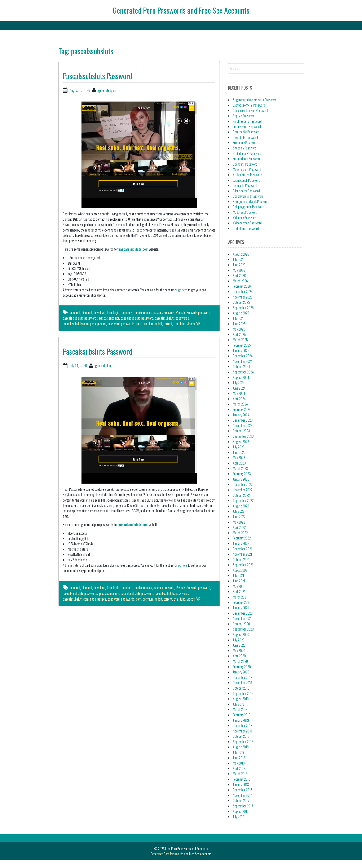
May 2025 (239, 329)
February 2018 (241, 779)
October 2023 (241, 430)
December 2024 (243, 355)
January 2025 (241, 350)
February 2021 (241, 602)
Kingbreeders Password (247, 121)
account (75, 312)
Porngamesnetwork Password (251, 201)
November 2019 (242, 682)
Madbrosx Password (245, 212)
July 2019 (238, 704)
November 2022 (242, 489)
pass (93, 323)
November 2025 (242, 297)
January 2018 (241, 784)
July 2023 (238, 446)
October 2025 (241, 302)
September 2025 (243, 307)
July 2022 (238, 511)
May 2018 (239, 763)
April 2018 (239, 768)
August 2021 (241, 570)
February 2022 (242, 538)
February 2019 (241, 714)
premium (148, 323)
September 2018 (243, 741)
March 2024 (240, 404)
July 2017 (238, 816)
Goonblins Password (245, 164)
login (116, 312)
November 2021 (242, 554)
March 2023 (240, 468)
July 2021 (238, 575)
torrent (168, 323)
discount (87, 312)
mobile (138, 312)
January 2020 (241, 671)
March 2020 (240, 661)
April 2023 (239, 463)
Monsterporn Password (247, 169)
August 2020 (241, 634)
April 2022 (239, 527)
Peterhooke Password (246, 131)
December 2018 (242, 725)
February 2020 (242, 666)
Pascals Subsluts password (193, 312)
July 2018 (238, 752)
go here (182, 289)
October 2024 (241, 366)
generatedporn (107, 90)
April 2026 (239, 275)
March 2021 (240, 597)
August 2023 (241, 441)
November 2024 (242, 361)
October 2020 (241, 623)
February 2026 (242, 286)
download (99, 312)
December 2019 (242, 677)
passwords (127, 323)
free (109, 312)
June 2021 (239, 580)
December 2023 (243, 420)
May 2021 (239, 586)
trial (176, 323)
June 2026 (239, 264)
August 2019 (241, 698)
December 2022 (243, 484)
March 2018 (240, 773)
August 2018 (241, 746)
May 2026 (239, 270)
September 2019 (243, 693)
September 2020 (243, 629)
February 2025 (242, 345)
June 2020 (239, 645)
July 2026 (238, 259)
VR (198, 323)
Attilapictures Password (247, 174)
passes (101, 323)
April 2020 (239, 655)
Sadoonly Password (244, 148)
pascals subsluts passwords (80, 318)
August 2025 (241, 312)
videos (191, 323)
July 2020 (238, 639)
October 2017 (241, 800)
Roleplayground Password (248, 206)
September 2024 (243, 372)
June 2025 (239, 323)
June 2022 (239, 516)
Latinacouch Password (246, 180)
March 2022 (240, 532)
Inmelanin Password (245, 185)
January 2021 (241, 607)
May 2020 (239, 650)
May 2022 (239, 522)
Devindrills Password (245, 137)
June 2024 (239, 388)
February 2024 (242, 409)
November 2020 (242, 618)
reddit (158, 323)
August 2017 (240, 811)
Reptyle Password (244, 115)
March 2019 (240, 709)
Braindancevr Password (247, 153)
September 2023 (243, 436)
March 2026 (240, 280)
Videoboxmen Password (247, 222)
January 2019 (241, 720)
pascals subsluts (164, 312)
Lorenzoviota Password (247, 126)
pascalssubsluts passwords (172, 318)
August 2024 (241, 377)
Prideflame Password (246, 228)
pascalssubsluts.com (133, 249)
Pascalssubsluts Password (97, 75)
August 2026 (241, 254)
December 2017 (242, 789)
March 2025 (240, 339)
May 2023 (239, 457)
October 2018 (241, 736)
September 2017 (243, 805)
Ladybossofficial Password (249, 105)
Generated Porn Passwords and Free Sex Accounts (181, 10)
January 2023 (241, 479)
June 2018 (239, 757)
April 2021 (239, 591)
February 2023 (242, 473)
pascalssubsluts (109, 318)
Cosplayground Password (248, 196)
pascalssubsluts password (137, 318)
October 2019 (241, 688)
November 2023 (242, 425)
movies (147, 312)
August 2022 (241, 505)
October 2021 (241, 559)
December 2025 (243, 291)
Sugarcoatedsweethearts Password (255, 99)
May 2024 (239, 393)
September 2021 (243, 564)
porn (138, 323)
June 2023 (239, 452)
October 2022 (241, 495)
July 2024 (238, 382)
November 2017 (242, 795)
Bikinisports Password (246, 190)
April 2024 (239, 398)
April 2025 (239, 334)
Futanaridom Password (247, 158)
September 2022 (243, 500)
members (126, 312)
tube (182, 323)
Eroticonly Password (245, 142)
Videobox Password (244, 217)
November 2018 (242, 731)
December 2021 (242, 548)
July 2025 (238, 318)
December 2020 (243, 613)
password (114, 323)
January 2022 (241, 543)
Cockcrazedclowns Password (250, 110)
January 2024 (241, 414)
